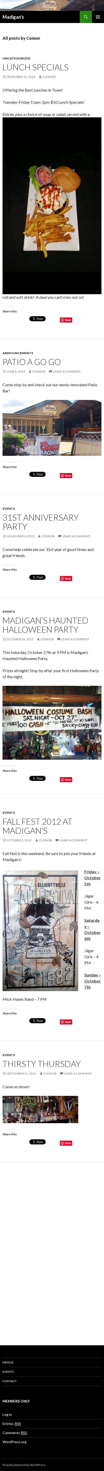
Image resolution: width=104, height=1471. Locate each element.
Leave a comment (67, 371)
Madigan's (13, 17)
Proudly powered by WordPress (24, 1465)
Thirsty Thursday (42, 1064)
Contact (10, 1381)
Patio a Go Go (32, 362)
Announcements (18, 353)
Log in (7, 1414)
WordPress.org (15, 1442)
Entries (12, 1423)
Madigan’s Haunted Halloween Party (45, 624)
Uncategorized (16, 58)
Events (9, 508)
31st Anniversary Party (41, 521)
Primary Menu (98, 17)
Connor (49, 77)
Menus (8, 1362)
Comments (15, 1433)
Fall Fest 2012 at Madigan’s (37, 826)
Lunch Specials (35, 67)
